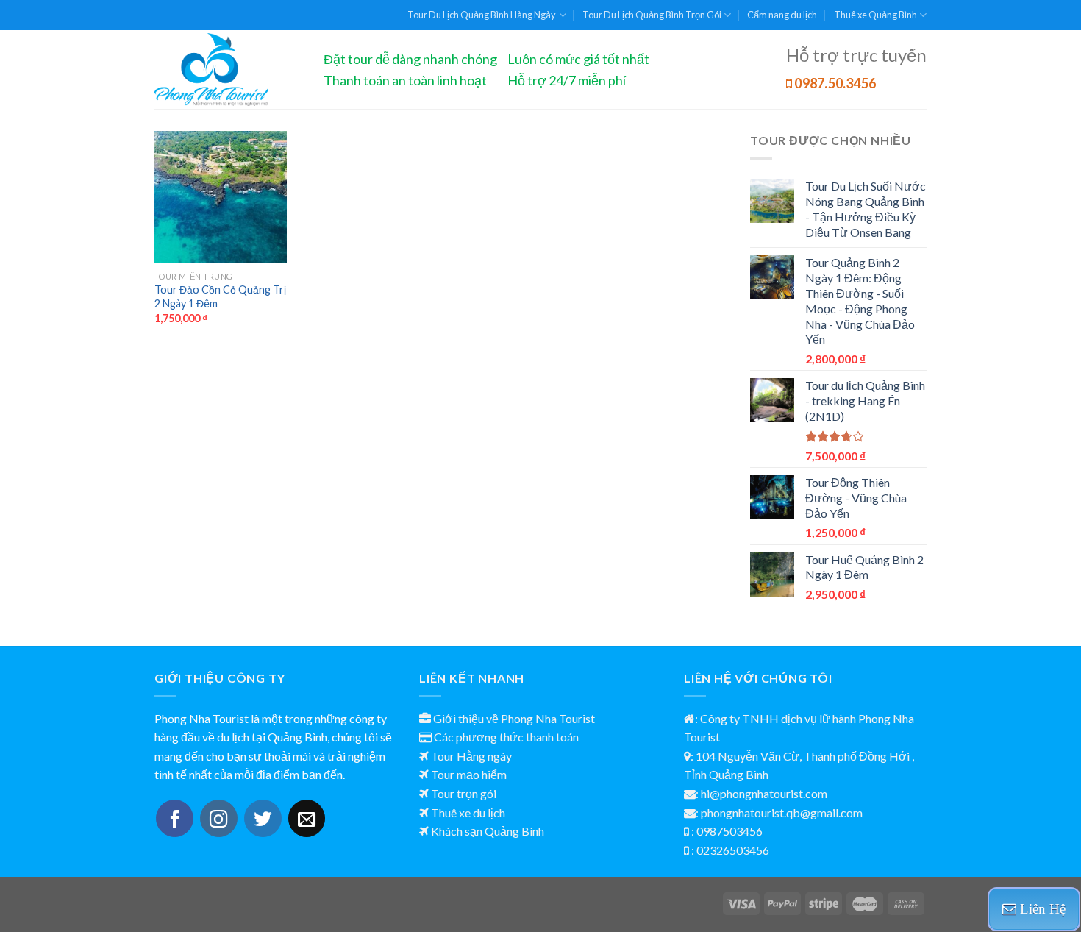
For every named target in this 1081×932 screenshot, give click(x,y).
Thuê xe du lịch (468, 812)
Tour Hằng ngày (471, 756)
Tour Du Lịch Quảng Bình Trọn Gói (651, 15)
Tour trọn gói (463, 793)
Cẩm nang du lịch (782, 15)
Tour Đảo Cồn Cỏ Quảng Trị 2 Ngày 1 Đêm (220, 296)
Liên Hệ (1041, 909)
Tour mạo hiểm (469, 774)
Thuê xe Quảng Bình (875, 15)
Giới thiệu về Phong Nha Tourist (514, 718)
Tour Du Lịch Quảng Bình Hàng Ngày (481, 15)
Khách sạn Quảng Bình (487, 831)
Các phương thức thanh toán (506, 737)
